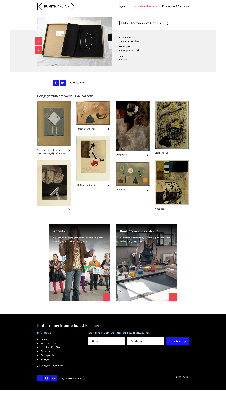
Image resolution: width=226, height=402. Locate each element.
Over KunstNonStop (51, 347)
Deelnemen (46, 351)
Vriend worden (48, 343)
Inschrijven (175, 341)
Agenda (123, 6)
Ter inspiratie (47, 355)
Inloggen (45, 359)
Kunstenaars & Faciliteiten (175, 6)
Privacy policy (182, 377)
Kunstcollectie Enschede (144, 6)
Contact (45, 339)
